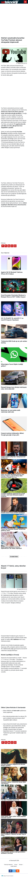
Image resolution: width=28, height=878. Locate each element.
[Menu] (25, 2)
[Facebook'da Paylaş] (2, 245)
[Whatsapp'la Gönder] (12, 245)
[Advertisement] (14, 20)
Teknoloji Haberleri (8, 864)
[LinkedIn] (9, 245)
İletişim (21, 864)
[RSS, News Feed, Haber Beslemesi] (17, 870)
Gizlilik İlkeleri (14, 866)
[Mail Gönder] (15, 245)
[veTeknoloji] (10, 1)
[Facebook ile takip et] (10, 870)
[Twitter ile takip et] (14, 870)
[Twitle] (6, 245)
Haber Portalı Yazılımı (8, 875)
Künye (15, 864)
